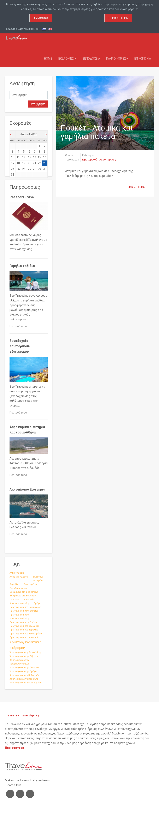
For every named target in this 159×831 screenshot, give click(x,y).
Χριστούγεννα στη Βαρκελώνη (25, 652)
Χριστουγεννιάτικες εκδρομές (26, 645)
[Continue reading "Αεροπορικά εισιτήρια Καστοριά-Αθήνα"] (29, 446)
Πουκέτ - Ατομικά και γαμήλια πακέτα (97, 132)
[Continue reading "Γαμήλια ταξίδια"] (29, 282)
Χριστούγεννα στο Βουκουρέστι (26, 682)
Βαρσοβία (38, 576)
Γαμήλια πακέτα (19, 588)
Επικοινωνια (142, 58)
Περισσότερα (118, 18)
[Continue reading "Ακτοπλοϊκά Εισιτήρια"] (29, 507)
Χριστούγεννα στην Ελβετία (24, 656)
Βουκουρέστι (30, 584)
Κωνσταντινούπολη (19, 603)
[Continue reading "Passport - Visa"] (29, 217)
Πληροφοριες (116, 58)
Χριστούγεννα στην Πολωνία (24, 667)
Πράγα (37, 603)
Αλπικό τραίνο (17, 573)
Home (48, 58)
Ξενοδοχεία (91, 58)
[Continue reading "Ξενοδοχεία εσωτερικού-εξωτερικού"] (29, 370)
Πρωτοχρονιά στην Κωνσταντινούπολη (19, 616)
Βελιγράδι (38, 580)
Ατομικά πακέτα (19, 576)
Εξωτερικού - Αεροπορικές (99, 159)
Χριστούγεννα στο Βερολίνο (24, 679)
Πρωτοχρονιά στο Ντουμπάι (24, 637)
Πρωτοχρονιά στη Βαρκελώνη (25, 607)
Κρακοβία (29, 599)
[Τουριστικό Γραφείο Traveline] (16, 36)
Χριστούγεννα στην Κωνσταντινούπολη (19, 662)
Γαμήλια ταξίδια (22, 266)
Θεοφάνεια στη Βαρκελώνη (24, 592)
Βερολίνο (14, 584)
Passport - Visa (22, 197)
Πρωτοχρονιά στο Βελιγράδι (24, 626)
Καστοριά (14, 599)
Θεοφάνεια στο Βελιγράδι (23, 595)
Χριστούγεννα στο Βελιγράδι (24, 675)
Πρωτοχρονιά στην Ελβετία (24, 610)
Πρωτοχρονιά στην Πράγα (23, 622)
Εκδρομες (66, 58)
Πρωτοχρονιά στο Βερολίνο (24, 629)
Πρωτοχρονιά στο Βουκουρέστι (26, 633)
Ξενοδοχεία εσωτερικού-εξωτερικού (20, 346)
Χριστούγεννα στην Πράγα (23, 671)
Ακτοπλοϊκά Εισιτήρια (27, 489)
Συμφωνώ (41, 18)
